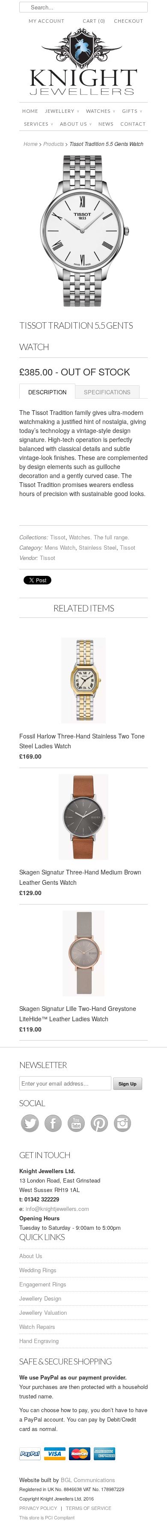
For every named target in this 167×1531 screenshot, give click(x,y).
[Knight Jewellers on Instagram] (122, 1132)
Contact (133, 124)
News (105, 124)
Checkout (128, 21)
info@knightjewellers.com (57, 1208)
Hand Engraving (39, 1341)
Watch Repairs (37, 1326)
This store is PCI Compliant (47, 1517)
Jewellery (62, 111)
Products (53, 143)
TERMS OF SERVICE (88, 1508)
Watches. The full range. (99, 537)
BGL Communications (88, 1480)
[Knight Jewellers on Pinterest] (100, 1132)
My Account (47, 21)
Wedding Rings (38, 1270)
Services (38, 124)
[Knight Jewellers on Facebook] (54, 1132)
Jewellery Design (40, 1298)
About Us (76, 124)
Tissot (58, 537)
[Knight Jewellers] (83, 63)
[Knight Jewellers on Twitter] (30, 1132)
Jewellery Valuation (43, 1312)
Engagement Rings (42, 1284)
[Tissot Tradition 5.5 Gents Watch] (83, 309)
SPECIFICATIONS (107, 392)
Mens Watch (60, 547)
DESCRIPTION (47, 392)
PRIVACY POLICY (38, 1508)
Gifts (132, 111)
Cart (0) (94, 21)
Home (30, 111)
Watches (100, 111)
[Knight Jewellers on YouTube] (77, 1132)
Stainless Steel (97, 547)
